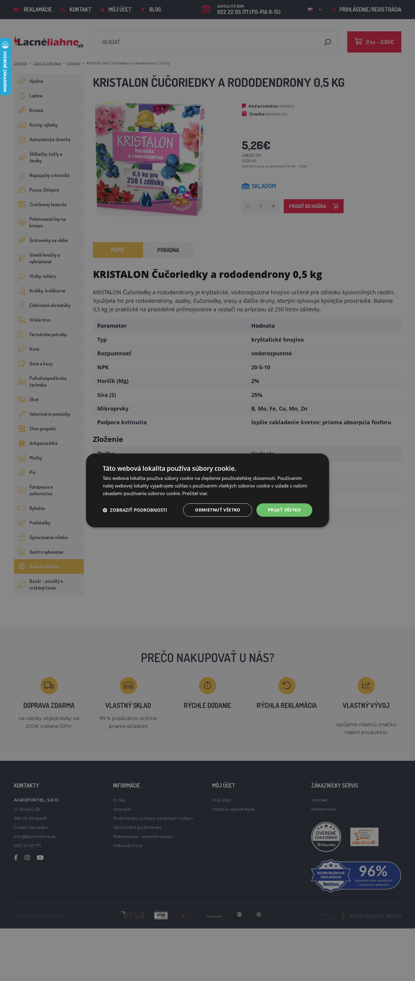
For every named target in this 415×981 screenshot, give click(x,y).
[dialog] (207, 490)
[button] (135, 510)
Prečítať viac (195, 493)
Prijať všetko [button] (284, 510)
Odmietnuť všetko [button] (217, 510)
